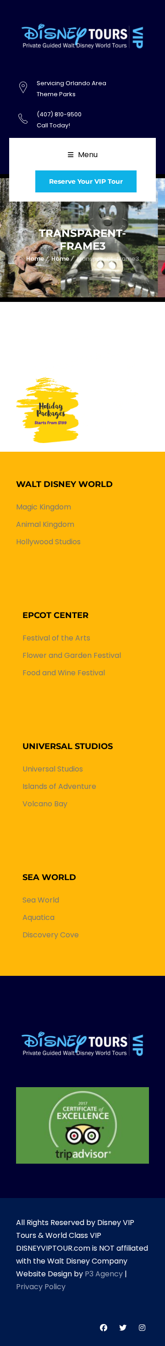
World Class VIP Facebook (103, 1327)
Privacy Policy (41, 1286)
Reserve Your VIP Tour (86, 181)
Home (35, 258)
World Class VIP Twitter (123, 1327)
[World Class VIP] (82, 1125)
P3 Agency (104, 1274)
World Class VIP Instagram (142, 1327)
